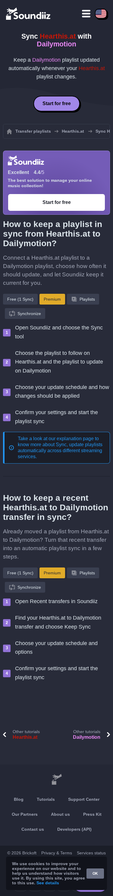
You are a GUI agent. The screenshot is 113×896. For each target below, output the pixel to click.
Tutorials (46, 799)
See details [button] (47, 882)
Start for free (56, 103)
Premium (52, 299)
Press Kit (92, 814)
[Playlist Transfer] (28, 13)
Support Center (83, 799)
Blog (19, 799)
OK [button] (95, 873)
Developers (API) (74, 829)
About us (60, 814)
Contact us (32, 829)
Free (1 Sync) (20, 299)
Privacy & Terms (56, 852)
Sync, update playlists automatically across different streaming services (60, 450)
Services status (91, 852)
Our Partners (25, 814)
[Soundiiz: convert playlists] (56, 779)
